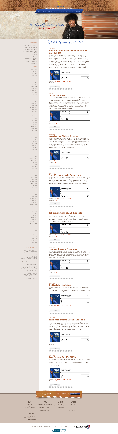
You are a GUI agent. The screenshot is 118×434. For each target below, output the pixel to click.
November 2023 (33, 132)
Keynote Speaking (44, 410)
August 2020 (34, 206)
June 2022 (34, 164)
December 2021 (33, 175)
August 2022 (34, 160)
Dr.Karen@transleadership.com (32, 418)
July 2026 (35, 71)
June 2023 (34, 141)
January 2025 (34, 105)
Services (50, 11)
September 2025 (33, 90)
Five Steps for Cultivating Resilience (60, 285)
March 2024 (34, 124)
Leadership (34, 56)
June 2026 (34, 73)
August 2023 (34, 137)
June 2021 (34, 187)
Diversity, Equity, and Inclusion (30, 45)
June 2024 (34, 118)
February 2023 (34, 149)
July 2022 (35, 162)
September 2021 (33, 181)
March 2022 (34, 170)
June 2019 (34, 232)
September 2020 (33, 204)
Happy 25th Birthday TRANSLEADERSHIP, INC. (63, 357)
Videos (73, 406)
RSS (56, 82)
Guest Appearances (70, 11)
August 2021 (34, 183)
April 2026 (34, 77)
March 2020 (34, 215)
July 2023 (35, 139)
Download (68, 81)
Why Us (29, 406)
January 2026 (34, 82)
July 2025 (35, 94)
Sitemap (63, 426)
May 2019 (35, 234)
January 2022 (34, 173)
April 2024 (34, 122)
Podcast (73, 407)
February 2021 (34, 194)
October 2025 (34, 88)
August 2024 (34, 115)
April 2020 (34, 213)
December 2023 (33, 130)
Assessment (44, 409)
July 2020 (35, 208)
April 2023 (34, 145)
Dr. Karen (24, 250)
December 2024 (33, 107)
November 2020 (33, 200)
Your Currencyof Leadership (73, 410)
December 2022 (33, 153)
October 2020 (34, 202)
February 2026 (34, 80)
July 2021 (35, 185)
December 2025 (33, 84)
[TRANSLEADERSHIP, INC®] (59, 5)
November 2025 (33, 86)
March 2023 (34, 147)
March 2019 (34, 238)
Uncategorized (33, 63)
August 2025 (34, 92)
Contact (78, 11)
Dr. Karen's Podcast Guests (31, 49)
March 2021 (34, 192)
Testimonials (60, 409)
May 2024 (34, 120)
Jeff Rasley (24, 256)
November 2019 (33, 223)
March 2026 (34, 79)
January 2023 (34, 151)
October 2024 (34, 111)
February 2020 (34, 217)
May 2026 (34, 75)
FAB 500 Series (33, 54)
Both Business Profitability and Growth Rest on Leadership (66, 213)
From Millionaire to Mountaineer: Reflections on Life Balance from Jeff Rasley (30, 277)
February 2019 (34, 240)
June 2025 (34, 96)
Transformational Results (60, 406)
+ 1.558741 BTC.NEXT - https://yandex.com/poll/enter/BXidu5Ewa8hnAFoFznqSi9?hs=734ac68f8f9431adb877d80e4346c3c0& (29, 273)
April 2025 (34, 99)
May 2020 (34, 211)
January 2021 (34, 196)
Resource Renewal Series (31, 61)
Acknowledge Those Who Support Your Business (63, 136)
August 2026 (34, 69)
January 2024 (34, 128)
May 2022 (34, 166)
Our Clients (60, 404)
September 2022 (33, 158)
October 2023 (34, 134)
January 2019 (34, 242)
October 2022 (34, 156)
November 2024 (33, 109)
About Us (29, 404)
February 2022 (34, 172)
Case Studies (60, 407)
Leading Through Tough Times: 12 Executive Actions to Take (67, 320)
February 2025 (34, 103)
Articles (73, 404)
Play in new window (59, 81)
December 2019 (33, 221)
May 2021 (34, 189)
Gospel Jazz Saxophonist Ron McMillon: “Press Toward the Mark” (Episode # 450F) (29, 263)
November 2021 (33, 177)
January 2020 (34, 219)
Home (39, 11)
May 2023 (34, 143)
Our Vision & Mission (29, 407)
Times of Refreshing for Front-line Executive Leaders (65, 175)
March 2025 (34, 101)
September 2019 (33, 227)
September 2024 (33, 113)
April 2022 (34, 168)
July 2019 (35, 230)
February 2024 (34, 126)
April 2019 (35, 236)
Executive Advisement (44, 406)
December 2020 (33, 198)
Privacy (58, 426)
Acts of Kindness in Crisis (57, 96)
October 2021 (34, 179)
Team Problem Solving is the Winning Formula (63, 249)
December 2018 (33, 244)
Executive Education (44, 407)
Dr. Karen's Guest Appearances (30, 47)
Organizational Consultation (44, 404)
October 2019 (34, 225)
